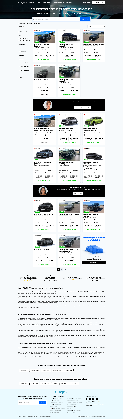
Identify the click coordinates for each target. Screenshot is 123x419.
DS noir (55, 383)
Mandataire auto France (72, 400)
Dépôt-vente (46, 2)
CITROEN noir (34, 383)
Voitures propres (54, 406)
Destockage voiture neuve (56, 402)
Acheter (31, 2)
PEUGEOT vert (68, 370)
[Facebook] (86, 399)
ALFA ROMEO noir (46, 383)
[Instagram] (93, 399)
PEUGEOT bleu (45, 370)
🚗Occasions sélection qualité (57, 408)
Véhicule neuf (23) (24, 38)
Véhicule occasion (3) (25, 40)
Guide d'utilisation (54, 400)
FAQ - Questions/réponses (56, 398)
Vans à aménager (54, 412)
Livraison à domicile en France (74, 398)
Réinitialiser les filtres (24, 32)
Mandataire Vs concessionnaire (74, 410)
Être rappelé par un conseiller (83, 107)
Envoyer (42, 402)
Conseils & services (58, 2)
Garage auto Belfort (71, 406)
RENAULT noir (24, 383)
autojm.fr (61, 392)
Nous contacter (78, 193)
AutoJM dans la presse (55, 404)
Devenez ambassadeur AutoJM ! (74, 402)
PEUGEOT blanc (35, 370)
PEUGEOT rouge (57, 370)
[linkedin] (97, 399)
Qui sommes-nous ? (71, 412)
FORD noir (63, 383)
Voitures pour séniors (55, 410)
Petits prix (69, 2)
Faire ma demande (94, 262)
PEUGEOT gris (24, 370)
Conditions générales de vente (98, 416)
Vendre (38, 2)
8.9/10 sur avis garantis (27, 279)
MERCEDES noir (73, 383)
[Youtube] (90, 399)
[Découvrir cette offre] (44, 45)
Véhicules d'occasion (71, 404)
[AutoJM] (22, 3)
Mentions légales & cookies (83, 416)
